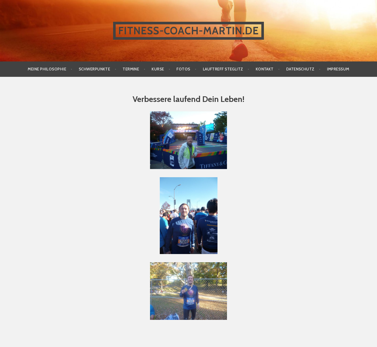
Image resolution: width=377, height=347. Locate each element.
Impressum (338, 69)
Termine (131, 69)
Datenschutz (300, 69)
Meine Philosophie (47, 69)
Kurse (158, 69)
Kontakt (265, 69)
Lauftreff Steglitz (223, 69)
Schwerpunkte (94, 69)
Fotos (183, 69)
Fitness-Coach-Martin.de (188, 30)
